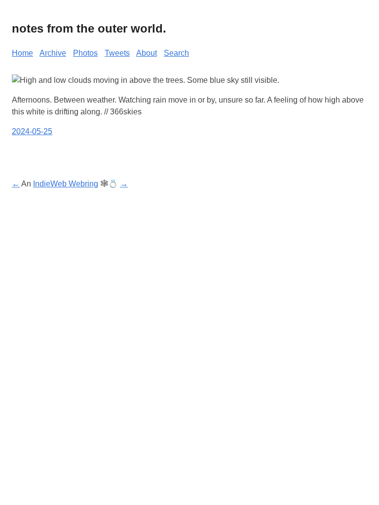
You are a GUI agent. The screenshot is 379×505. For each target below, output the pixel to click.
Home (22, 53)
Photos (85, 53)
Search (176, 53)
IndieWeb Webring (65, 184)
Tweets (117, 53)
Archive (52, 53)
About (146, 53)
